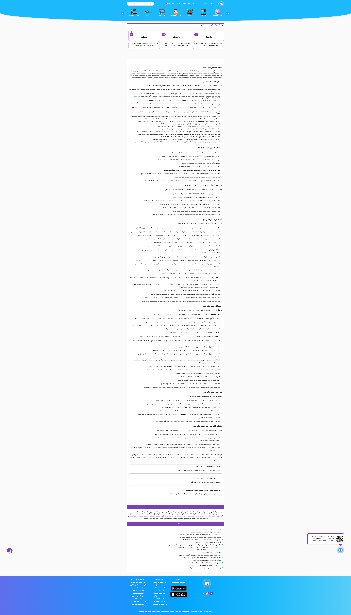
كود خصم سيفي (159, 593)
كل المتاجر (204, 3)
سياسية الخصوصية (178, 582)
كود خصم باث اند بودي (138, 582)
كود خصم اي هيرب (138, 590)
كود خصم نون (159, 579)
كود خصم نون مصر (160, 582)
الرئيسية (212, 3)
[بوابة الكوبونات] (221, 4)
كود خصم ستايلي (138, 593)
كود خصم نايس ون (160, 601)
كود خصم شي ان (159, 596)
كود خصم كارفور (160, 588)
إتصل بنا (178, 579)
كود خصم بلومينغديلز (160, 604)
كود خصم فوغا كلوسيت (138, 601)
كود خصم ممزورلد (138, 604)
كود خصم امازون (159, 585)
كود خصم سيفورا (138, 596)
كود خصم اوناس (138, 588)
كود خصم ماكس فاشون (138, 585)
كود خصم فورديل (159, 599)
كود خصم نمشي (159, 590)
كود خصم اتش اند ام (138, 579)
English (171, 4)
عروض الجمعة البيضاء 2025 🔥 (188, 3)
